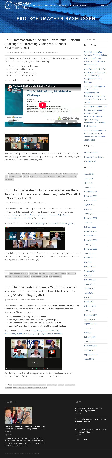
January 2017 (89, 310)
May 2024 (88, 209)
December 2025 (90, 191)
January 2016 (89, 341)
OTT (6, 176)
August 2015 (89, 359)
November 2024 (90, 200)
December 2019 (90, 257)
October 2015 (89, 350)
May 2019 (88, 262)
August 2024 (89, 204)
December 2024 (90, 196)
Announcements (91, 152)
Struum (45, 276)
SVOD (50, 276)
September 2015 (91, 354)
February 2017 (90, 306)
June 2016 (88, 328)
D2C (11, 385)
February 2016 (90, 337)
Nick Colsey (74, 174)
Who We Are (63, 5)
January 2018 (89, 284)
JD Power (61, 385)
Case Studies (85, 5)
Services (73, 5)
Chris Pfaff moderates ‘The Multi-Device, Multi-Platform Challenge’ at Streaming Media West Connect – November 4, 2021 (42, 44)
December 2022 (90, 231)
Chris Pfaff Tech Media (18, 5)
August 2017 (89, 293)
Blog (95, 5)
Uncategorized (90, 161)
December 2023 (90, 218)
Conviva (36, 174)
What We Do (37, 5)
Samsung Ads (22, 388)
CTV (41, 174)
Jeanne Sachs (38, 215)
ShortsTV (28, 215)
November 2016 (90, 315)
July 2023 (88, 222)
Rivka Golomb (63, 215)
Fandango (66, 174)
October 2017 (89, 288)
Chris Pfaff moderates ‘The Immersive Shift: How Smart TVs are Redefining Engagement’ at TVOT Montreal (95, 75)
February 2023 (90, 227)
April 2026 (88, 182)
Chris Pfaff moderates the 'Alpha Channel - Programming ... (88, 409)
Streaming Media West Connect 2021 (54, 176)
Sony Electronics (35, 176)
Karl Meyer (8, 388)
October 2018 (89, 271)
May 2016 (88, 332)
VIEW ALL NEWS (81, 439)
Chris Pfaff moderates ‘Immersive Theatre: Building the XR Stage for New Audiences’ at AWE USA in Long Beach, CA (95, 58)
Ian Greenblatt (52, 385)
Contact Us (103, 5)
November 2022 (90, 235)
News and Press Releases (49, 52)
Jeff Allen (16, 215)
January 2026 (89, 187)
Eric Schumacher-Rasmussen (52, 174)
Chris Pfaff (10, 52)
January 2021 (89, 244)
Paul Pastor (28, 218)
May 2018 (88, 275)
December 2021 (90, 240)
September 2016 (91, 323)
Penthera (53, 215)
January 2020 (89, 253)
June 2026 (88, 178)
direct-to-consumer (19, 385)
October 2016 (89, 319)
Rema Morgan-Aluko (15, 176)
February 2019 (90, 266)
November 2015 (90, 345)
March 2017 (89, 301)
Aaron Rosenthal (15, 174)
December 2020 (90, 249)
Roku (15, 388)
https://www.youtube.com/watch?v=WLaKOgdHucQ (54, 223)
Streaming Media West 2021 (21, 276)
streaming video (72, 176)
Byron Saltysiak (27, 174)
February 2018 (90, 279)
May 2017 (88, 297)
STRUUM (42, 218)
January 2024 (89, 213)
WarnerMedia (9, 179)
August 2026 (89, 174)
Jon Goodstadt (70, 385)
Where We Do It (50, 5)
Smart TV (26, 176)
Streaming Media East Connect (37, 388)
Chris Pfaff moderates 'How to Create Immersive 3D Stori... (90, 430)
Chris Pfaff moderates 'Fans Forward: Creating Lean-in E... (90, 420)
